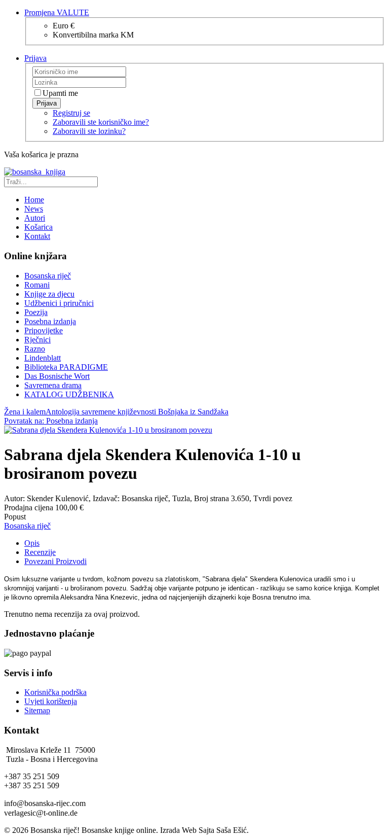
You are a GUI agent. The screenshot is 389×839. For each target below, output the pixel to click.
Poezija (36, 312)
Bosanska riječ (47, 275)
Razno (34, 348)
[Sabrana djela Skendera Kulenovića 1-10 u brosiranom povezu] (108, 430)
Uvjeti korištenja (50, 701)
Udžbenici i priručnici (59, 303)
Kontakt (37, 236)
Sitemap (37, 710)
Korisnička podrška (55, 692)
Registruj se (71, 113)
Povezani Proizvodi (55, 561)
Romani (37, 285)
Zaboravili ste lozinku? (89, 131)
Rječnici (37, 339)
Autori (34, 218)
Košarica (38, 227)
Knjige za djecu (49, 294)
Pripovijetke (43, 330)
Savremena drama (53, 385)
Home (34, 199)
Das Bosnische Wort (57, 376)
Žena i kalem (25, 411)
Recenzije (40, 552)
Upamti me (60, 93)
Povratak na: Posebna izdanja (51, 420)
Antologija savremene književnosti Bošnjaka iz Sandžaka (137, 411)
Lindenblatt (42, 358)
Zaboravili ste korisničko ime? (101, 122)
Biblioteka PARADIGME (66, 367)
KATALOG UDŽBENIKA (69, 394)
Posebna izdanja (50, 321)
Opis (32, 543)
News (33, 208)
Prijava (46, 103)
